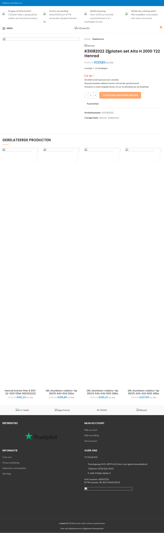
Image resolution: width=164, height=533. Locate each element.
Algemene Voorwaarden (93, 528)
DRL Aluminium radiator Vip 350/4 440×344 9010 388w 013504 (102, 393)
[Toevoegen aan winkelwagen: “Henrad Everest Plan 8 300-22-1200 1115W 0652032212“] (34, 158)
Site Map (6, 473)
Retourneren (90, 441)
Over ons (7, 457)
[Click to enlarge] (8, 109)
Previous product (153, 39)
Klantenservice (75, 528)
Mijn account (90, 430)
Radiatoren (98, 39)
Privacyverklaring (10, 462)
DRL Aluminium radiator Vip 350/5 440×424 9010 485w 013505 (143, 393)
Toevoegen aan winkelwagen (120, 95)
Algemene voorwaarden (14, 468)
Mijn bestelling (91, 435)
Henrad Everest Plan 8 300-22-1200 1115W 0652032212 (20, 392)
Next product (160, 39)
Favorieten (93, 104)
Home (87, 39)
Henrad (103, 117)
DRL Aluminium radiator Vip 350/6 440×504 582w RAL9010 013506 (61, 393)
